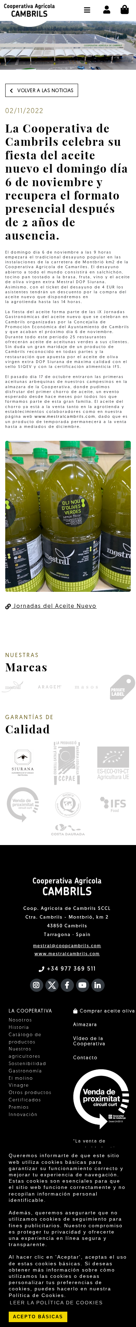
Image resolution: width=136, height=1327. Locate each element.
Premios (19, 1107)
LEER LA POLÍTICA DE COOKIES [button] (56, 1302)
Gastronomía (25, 1071)
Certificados (25, 1100)
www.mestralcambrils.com (65, 417)
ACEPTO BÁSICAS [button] (38, 1316)
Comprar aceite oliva (106, 1011)
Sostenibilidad (27, 1064)
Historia (19, 1027)
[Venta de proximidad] (22, 805)
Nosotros (20, 1020)
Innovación (23, 1115)
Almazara (85, 1025)
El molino (21, 1078)
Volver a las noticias (45, 90)
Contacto (85, 1058)
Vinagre (19, 1085)
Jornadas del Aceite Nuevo (54, 606)
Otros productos (30, 1093)
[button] (87, 6)
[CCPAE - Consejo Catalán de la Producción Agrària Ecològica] (66, 763)
